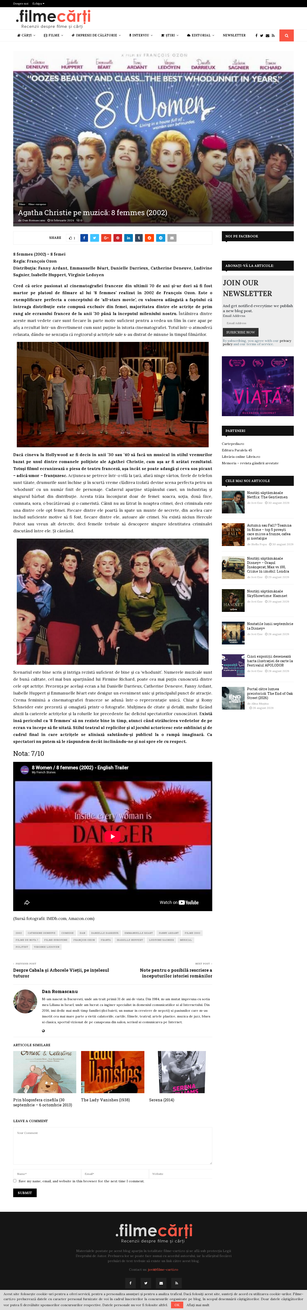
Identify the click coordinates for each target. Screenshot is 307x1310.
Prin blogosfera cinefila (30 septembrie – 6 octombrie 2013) (42, 1102)
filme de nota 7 (27, 940)
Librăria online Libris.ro (241, 456)
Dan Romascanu (33, 220)
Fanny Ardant (169, 933)
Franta (106, 940)
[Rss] (274, 35)
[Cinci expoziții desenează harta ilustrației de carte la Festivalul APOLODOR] (233, 665)
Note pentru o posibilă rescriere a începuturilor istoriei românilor (176, 973)
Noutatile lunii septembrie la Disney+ (270, 625)
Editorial (201, 35)
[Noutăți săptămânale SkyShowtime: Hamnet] (233, 600)
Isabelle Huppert (130, 940)
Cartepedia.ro (233, 444)
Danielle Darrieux (104, 933)
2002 (19, 933)
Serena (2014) (161, 1099)
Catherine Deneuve (41, 933)
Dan (82, 933)
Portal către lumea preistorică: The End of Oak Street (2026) (270, 693)
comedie (67, 933)
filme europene (55, 940)
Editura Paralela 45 (237, 450)
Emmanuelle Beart (138, 933)
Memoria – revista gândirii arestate (250, 463)
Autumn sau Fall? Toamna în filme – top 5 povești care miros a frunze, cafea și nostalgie (269, 532)
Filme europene (37, 204)
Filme (53, 35)
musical (186, 940)
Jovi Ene (257, 503)
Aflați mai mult (198, 1305)
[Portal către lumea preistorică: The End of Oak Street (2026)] (233, 698)
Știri (170, 35)
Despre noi (20, 3)
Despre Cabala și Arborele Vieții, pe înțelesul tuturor (61, 973)
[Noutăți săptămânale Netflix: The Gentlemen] (233, 502)
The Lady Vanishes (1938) (105, 1099)
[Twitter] (263, 35)
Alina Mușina (260, 703)
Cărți (27, 35)
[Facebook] (257, 35)
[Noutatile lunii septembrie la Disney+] (233, 633)
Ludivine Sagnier (161, 940)
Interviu (140, 35)
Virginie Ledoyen (46, 946)
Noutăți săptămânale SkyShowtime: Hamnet (267, 593)
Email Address (234, 316)
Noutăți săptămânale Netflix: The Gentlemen (267, 494)
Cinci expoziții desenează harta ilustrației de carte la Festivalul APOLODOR (270, 660)
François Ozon (84, 940)
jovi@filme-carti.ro (163, 1269)
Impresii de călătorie (96, 35)
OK (177, 1305)
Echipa (37, 3)
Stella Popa (259, 544)
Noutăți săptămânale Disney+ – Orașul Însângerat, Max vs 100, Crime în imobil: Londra (268, 565)
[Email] (269, 35)
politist (22, 946)
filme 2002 (192, 933)
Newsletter (234, 35)
